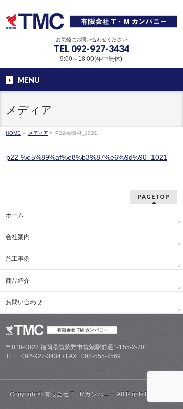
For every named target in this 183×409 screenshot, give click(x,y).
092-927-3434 (100, 48)
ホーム (15, 215)
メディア (38, 133)
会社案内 (18, 237)
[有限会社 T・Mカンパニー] (91, 19)
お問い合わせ (24, 302)
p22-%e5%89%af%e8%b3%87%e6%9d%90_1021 (86, 157)
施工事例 (18, 258)
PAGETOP (154, 196)
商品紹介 (18, 280)
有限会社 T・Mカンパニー (79, 394)
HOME (13, 133)
